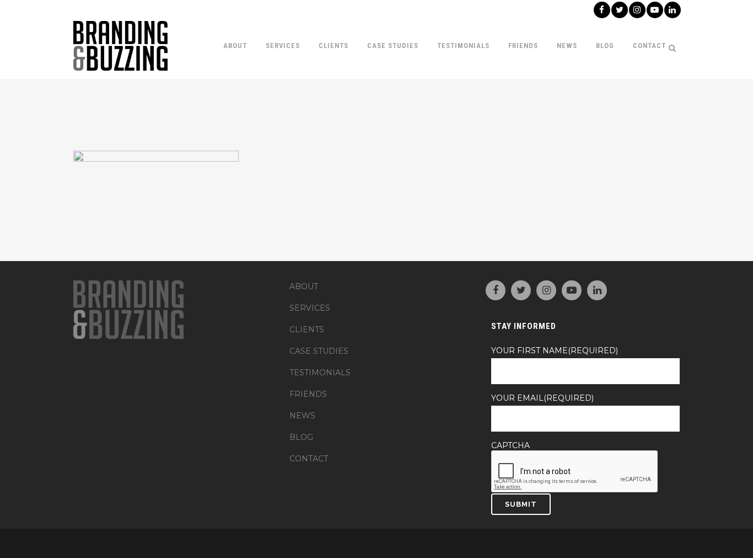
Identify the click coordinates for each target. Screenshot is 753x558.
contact (308, 459)
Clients (306, 329)
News (302, 416)
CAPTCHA (510, 445)
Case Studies (318, 351)
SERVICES (309, 308)
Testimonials (320, 373)
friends (308, 394)
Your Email (542, 398)
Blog (301, 437)
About (303, 286)
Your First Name (554, 350)
